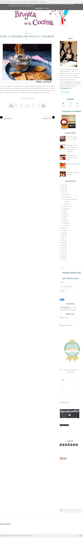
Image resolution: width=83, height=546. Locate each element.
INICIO (2, 2)
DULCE (16, 2)
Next (52, 63)
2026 (63, 184)
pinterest (77, 106)
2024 (63, 189)
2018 (63, 238)
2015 (63, 245)
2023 (63, 192)
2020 (63, 233)
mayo (64, 216)
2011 (63, 254)
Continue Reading (27, 98)
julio (64, 211)
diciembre (66, 194)
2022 (63, 228)
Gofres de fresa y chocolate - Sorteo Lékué (72, 158)
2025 (63, 187)
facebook (70, 106)
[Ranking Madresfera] (66, 325)
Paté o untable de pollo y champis (27, 36)
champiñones (27, 33)
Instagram (63, 106)
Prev (3, 63)
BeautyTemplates (13, 535)
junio (64, 213)
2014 (63, 247)
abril (64, 218)
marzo (65, 221)
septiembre (66, 206)
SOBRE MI (43, 2)
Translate (73, 310)
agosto (65, 208)
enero (65, 225)
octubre (65, 204)
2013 (63, 250)
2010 (63, 257)
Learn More (39, 8)
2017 (63, 240)
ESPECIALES (23, 2)
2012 (63, 252)
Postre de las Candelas (73, 164)
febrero (65, 223)
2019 (63, 235)
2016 (63, 242)
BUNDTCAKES (34, 2)
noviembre (66, 197)
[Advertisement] (70, 482)
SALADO (8, 2)
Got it (46, 8)
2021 (63, 230)
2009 (63, 259)
